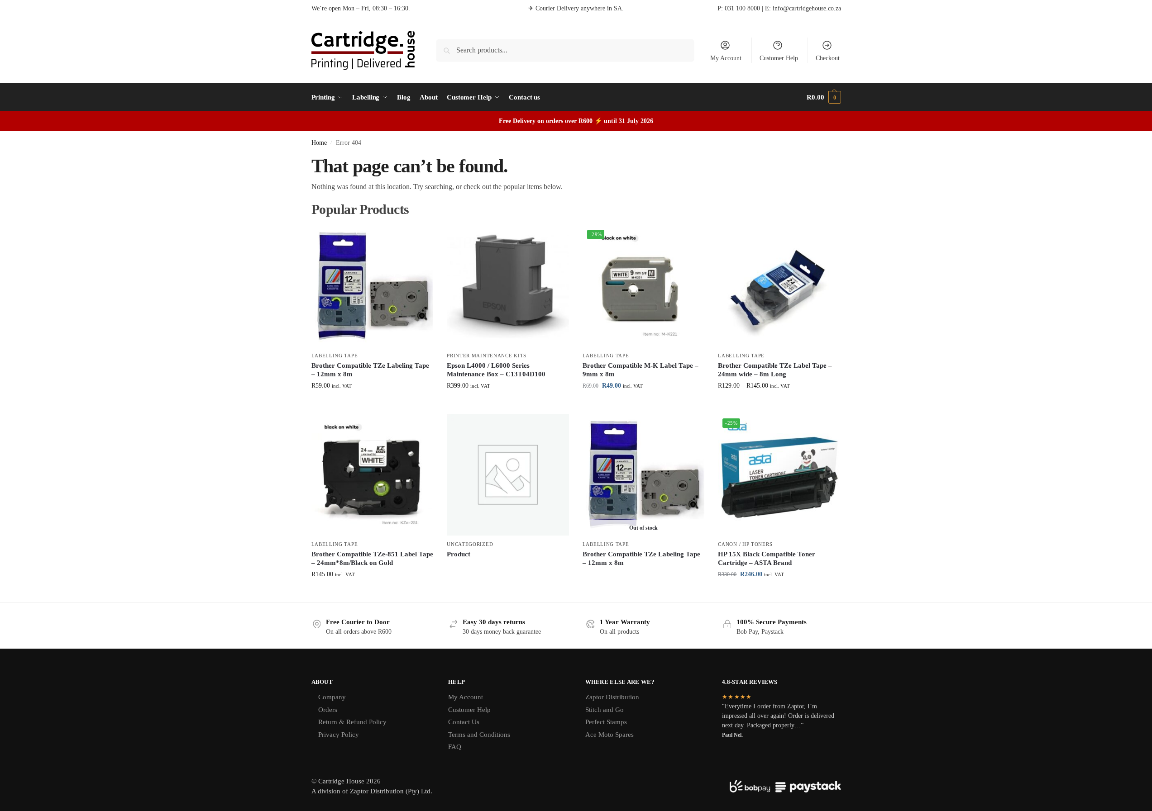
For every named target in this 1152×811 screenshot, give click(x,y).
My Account (725, 58)
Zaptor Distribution (612, 697)
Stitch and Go (604, 709)
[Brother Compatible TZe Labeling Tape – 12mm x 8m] (372, 286)
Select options (372, 404)
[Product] (508, 475)
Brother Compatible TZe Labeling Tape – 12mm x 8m (370, 370)
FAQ (454, 746)
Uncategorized (470, 544)
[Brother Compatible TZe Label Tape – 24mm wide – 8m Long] (779, 286)
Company (332, 697)
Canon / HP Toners (745, 544)
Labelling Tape (334, 355)
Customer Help (779, 58)
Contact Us (463, 722)
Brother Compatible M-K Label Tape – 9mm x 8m (640, 370)
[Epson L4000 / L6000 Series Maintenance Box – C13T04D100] (508, 286)
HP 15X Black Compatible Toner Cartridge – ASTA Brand (766, 558)
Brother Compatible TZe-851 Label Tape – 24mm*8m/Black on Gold (372, 558)
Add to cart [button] (508, 404)
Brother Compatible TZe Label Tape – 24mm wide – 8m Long (775, 370)
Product (458, 554)
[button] (824, 97)
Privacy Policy (338, 734)
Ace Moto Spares (609, 734)
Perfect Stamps (606, 722)
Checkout (828, 58)
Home (319, 142)
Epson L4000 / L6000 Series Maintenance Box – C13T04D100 (496, 370)
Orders (327, 709)
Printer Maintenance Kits (486, 355)
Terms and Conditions (479, 734)
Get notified (643, 578)
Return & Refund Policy (352, 722)
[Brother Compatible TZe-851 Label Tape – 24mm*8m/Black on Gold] (372, 475)
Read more (508, 569)
